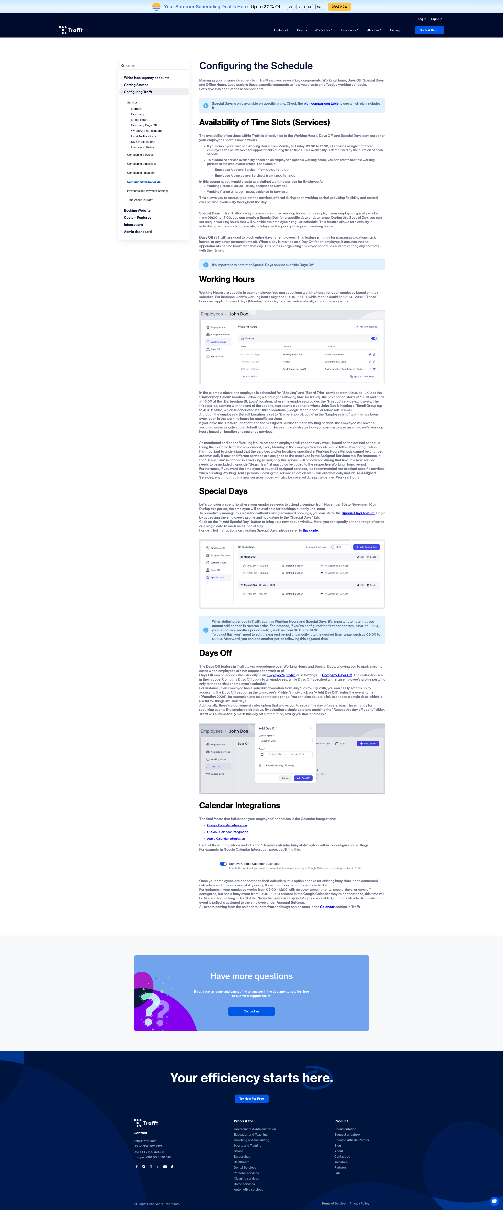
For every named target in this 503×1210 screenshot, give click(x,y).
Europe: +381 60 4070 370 (152, 1157)
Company (137, 114)
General (136, 109)
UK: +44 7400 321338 (149, 1152)
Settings (132, 102)
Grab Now (339, 6)
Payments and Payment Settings (147, 190)
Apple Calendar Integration (226, 838)
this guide (310, 530)
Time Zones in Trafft (140, 199)
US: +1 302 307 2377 (148, 1146)
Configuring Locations (141, 172)
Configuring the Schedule (144, 182)
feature (358, 513)
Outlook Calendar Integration (227, 832)
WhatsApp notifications (146, 131)
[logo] (71, 30)
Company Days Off (144, 125)
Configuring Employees (141, 163)
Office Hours (139, 120)
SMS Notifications (143, 142)
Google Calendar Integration (227, 825)
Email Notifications (143, 136)
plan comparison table (321, 103)
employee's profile (281, 675)
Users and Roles (142, 147)
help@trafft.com (145, 1141)
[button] (137, 1166)
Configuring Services (140, 154)
